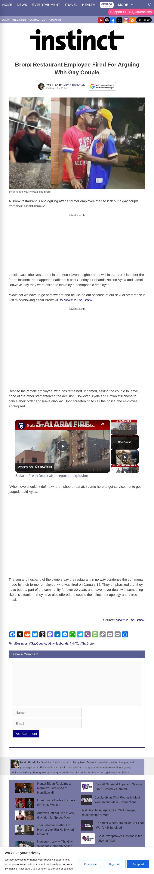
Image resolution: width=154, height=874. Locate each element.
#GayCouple (37, 643)
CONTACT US (37, 19)
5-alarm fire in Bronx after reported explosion (62, 425)
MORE (123, 5)
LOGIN (5, 19)
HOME (7, 5)
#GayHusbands (58, 643)
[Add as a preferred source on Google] (102, 86)
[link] (21, 425)
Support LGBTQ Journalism (131, 12)
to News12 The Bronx (76, 300)
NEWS (22, 5)
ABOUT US (55, 19)
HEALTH (88, 5)
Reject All (114, 864)
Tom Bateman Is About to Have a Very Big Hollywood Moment (55, 830)
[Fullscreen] (135, 432)
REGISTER (19, 19)
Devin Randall (74, 84)
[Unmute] (117, 432)
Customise (90, 864)
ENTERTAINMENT (46, 5)
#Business (21, 643)
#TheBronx (87, 643)
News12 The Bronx (130, 620)
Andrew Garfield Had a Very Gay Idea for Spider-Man (55, 815)
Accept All (138, 864)
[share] (102, 424)
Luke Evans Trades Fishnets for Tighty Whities (56, 802)
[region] (77, 860)
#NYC (74, 643)
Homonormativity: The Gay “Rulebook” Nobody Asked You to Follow (55, 846)
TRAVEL (71, 5)
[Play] (113, 432)
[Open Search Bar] (150, 4)
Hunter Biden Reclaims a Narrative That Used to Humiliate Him (54, 788)
